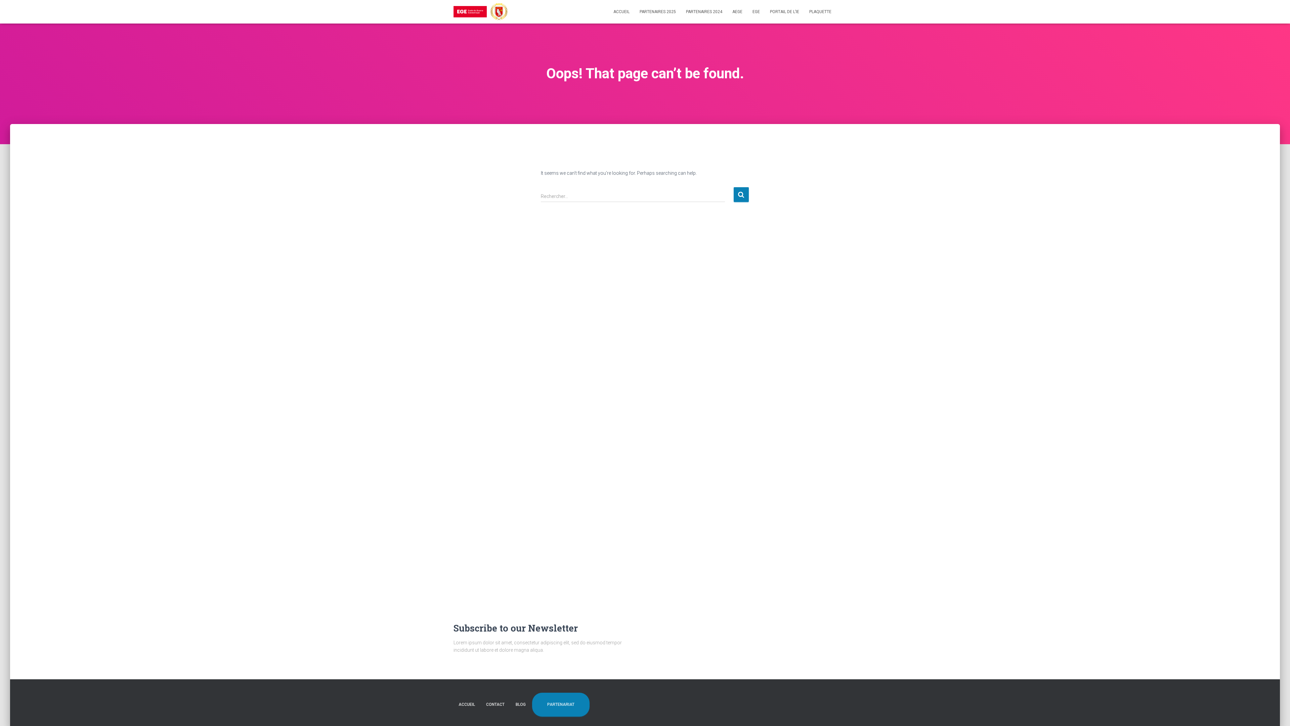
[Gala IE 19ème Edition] (480, 11)
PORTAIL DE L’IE (784, 11)
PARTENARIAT (560, 704)
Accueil (621, 11)
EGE (756, 11)
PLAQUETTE (820, 11)
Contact (495, 704)
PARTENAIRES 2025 (658, 11)
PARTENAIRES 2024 (704, 11)
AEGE (737, 11)
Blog (521, 704)
